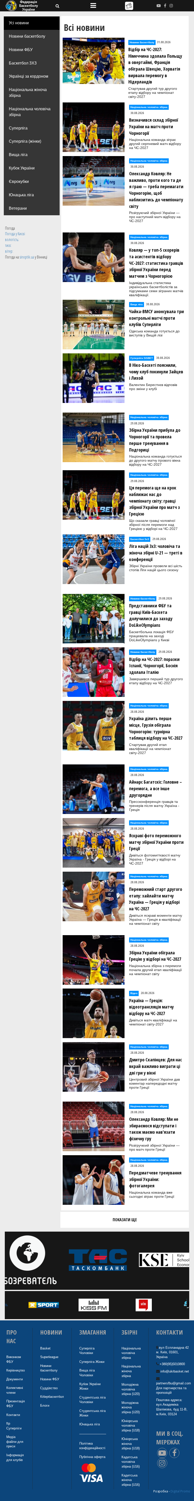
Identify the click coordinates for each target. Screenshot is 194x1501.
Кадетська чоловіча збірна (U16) (131, 1461)
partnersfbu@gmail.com (173, 1383)
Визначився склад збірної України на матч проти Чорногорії (153, 126)
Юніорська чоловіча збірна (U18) (131, 1425)
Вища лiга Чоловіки (87, 1372)
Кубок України (22, 168)
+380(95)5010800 (172, 1364)
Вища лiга (18, 155)
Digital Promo (180, 1491)
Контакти (13, 1415)
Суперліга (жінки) (25, 141)
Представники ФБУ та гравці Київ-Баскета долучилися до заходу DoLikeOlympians (151, 615)
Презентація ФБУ (15, 1403)
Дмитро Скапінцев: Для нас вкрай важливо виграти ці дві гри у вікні (155, 1066)
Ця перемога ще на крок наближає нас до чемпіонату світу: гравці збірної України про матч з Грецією (154, 501)
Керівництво (15, 1370)
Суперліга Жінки (91, 1362)
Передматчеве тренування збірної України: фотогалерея (155, 1179)
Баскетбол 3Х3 (23, 63)
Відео (133, 993)
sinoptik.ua (27, 257)
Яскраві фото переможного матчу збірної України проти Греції (156, 841)
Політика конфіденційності (92, 1446)
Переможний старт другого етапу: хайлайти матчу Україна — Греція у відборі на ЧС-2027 (155, 899)
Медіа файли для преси (14, 1441)
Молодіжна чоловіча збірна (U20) (131, 1389)
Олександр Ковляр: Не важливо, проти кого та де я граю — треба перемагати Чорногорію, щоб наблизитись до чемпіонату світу (156, 189)
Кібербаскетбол (52, 1397)
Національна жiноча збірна (131, 1371)
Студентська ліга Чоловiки (92, 1400)
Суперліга (18, 128)
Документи (14, 1379)
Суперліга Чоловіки (86, 1350)
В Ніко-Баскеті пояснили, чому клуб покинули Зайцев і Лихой (156, 371)
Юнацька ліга (21, 195)
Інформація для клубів (15, 1457)
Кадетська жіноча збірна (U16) (131, 1480)
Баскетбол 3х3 (139, 539)
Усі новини (19, 23)
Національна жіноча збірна (28, 93)
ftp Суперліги (13, 1426)
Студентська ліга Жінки (92, 1413)
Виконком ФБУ (13, 1359)
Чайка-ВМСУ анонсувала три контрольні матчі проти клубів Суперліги (156, 317)
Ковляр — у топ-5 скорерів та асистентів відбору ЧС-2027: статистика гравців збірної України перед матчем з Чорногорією (156, 263)
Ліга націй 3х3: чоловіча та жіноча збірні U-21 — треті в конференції (155, 552)
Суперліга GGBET (141, 358)
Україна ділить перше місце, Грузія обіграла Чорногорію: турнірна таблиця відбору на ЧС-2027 (155, 728)
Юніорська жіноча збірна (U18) (131, 1443)
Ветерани (18, 208)
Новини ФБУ (21, 50)
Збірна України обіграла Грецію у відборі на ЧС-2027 (155, 956)
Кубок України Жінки (90, 1386)
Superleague (49, 1357)
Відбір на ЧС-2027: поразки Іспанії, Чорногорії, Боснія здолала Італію (154, 665)
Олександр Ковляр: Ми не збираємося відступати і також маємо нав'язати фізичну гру (153, 1129)
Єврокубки (19, 181)
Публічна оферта (92, 1457)
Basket (45, 1348)
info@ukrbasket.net (174, 1371)
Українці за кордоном (28, 76)
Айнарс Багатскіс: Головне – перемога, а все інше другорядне (155, 788)
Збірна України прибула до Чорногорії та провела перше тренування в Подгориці (154, 440)
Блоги (44, 1405)
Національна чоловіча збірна (30, 112)
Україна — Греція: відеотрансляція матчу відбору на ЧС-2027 (151, 1006)
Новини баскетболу (27, 36)
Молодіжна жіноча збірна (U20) (131, 1407)
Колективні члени (14, 1390)
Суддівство (49, 1388)
